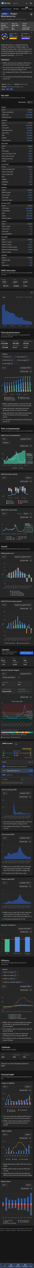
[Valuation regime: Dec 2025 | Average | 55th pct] (27, 732)
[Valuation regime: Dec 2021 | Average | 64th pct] (3, 732)
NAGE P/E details (26, 653)
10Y (4, 439)
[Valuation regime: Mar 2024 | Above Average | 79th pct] (17, 732)
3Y (3, 368)
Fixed (25, 513)
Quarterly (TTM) (25, 368)
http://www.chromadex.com (15, 86)
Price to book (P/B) (8, 677)
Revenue (5, 442)
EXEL (11, 89)
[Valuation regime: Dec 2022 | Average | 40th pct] (9, 732)
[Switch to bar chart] (28, 360)
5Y (3, 673)
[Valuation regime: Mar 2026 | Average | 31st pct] (29, 732)
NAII (7, 89)
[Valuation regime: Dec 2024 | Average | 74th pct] (21, 732)
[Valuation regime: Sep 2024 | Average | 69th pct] (20, 732)
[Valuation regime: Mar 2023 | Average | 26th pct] (11, 732)
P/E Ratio (16, 9)
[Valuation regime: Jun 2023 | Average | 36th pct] (12, 732)
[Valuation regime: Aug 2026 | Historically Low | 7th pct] (32, 732)
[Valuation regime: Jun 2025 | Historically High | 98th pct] (24, 732)
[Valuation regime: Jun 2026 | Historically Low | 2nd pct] (30, 732)
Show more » (19, 55)
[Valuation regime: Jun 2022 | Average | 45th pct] (6, 732)
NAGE (4, 14)
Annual (28, 477)
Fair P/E (19, 513)
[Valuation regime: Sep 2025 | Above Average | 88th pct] (26, 732)
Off (29, 102)
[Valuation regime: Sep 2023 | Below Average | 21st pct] (14, 732)
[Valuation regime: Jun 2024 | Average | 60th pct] (18, 732)
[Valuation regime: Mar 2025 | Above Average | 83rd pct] (23, 732)
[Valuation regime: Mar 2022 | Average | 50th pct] (5, 732)
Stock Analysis (6, 9)
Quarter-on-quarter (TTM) (22, 557)
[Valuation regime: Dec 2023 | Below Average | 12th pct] (15, 732)
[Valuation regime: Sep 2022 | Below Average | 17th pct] (8, 732)
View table (25, 371)
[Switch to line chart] (10, 357)
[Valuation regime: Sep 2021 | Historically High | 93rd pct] (2, 732)
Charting (23, 9)
